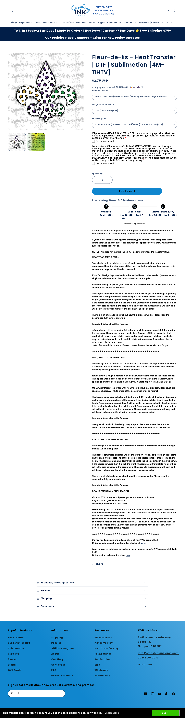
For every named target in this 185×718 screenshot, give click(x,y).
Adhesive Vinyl (104, 642)
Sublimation (16, 648)
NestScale (141, 223)
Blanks (12, 659)
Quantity (97, 173)
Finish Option (99, 118)
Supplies (13, 653)
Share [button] (99, 563)
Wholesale (101, 670)
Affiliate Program (62, 648)
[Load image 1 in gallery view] (17, 142)
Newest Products (62, 675)
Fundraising (102, 675)
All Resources (103, 637)
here (142, 542)
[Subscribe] (61, 693)
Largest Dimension (103, 104)
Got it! (165, 712)
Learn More (112, 712)
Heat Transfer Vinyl (107, 648)
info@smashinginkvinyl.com (158, 653)
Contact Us (58, 664)
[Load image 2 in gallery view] (36, 142)
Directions (145, 664)
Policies (56, 642)
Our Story (57, 659)
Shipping (57, 637)
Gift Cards (14, 670)
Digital (12, 664)
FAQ (53, 670)
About (55, 653)
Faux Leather (16, 637)
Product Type (100, 90)
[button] (11, 10)
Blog (97, 664)
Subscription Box (19, 642)
